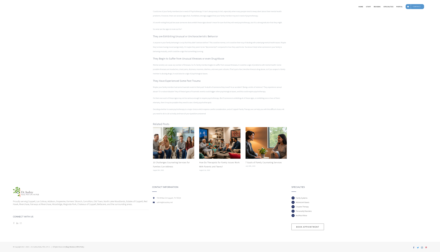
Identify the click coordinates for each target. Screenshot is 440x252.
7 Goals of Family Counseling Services (264, 162)
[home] (26, 188)
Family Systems (301, 198)
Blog (67, 247)
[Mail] (21, 223)
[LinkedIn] (17, 223)
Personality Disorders (304, 211)
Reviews (72, 247)
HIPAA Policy (80, 247)
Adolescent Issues (302, 202)
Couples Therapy (302, 206)
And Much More (301, 215)
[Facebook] (14, 223)
